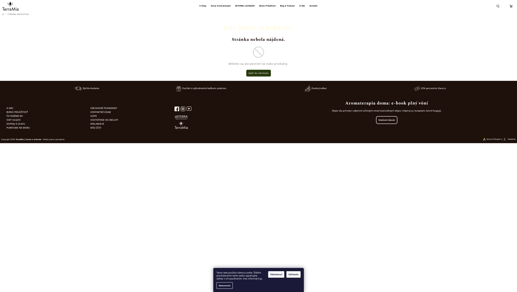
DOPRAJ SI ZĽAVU (15, 123)
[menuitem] (202, 6)
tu (261, 278)
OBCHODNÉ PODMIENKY (103, 108)
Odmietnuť (276, 274)
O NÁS (9, 108)
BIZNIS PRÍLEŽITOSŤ (17, 112)
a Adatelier (508, 139)
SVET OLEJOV (13, 119)
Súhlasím (293, 274)
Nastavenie (224, 285)
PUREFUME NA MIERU (18, 127)
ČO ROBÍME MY (14, 116)
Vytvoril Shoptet (493, 139)
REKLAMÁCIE (97, 123)
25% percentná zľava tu (433, 88)
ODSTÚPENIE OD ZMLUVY (104, 119)
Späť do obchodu (259, 73)
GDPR (93, 116)
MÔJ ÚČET (95, 127)
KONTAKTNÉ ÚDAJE (100, 112)
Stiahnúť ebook (386, 120)
